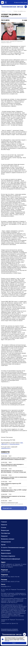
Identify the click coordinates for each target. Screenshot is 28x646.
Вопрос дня (5, 530)
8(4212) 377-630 (15, 581)
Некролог (4, 536)
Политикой (7, 640)
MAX (21, 442)
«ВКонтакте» (4, 444)
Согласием (22, 640)
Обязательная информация (10, 559)
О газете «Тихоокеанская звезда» (13, 547)
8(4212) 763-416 (15, 576)
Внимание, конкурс (7, 539)
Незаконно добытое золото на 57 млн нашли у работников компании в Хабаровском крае (13, 458)
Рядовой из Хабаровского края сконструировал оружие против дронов (12, 503)
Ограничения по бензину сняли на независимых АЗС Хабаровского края (14, 477)
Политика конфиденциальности (9, 630)
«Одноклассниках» (14, 444)
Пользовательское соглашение (9, 629)
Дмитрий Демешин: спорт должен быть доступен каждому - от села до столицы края (13, 471)
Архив (3, 544)
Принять (14, 643)
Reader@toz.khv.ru (6, 586)
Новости (4, 524)
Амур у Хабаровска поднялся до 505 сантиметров (11, 484)
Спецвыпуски (6, 542)
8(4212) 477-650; (5, 581)
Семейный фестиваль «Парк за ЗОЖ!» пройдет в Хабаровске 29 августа (14, 490)
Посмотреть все (15, 508)
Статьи (9, 11)
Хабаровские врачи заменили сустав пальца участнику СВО (13, 497)
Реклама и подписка (8, 556)
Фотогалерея (5, 550)
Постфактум (5, 533)
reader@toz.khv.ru (5, 448)
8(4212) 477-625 (5, 571)
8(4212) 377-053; (5, 576)
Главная (3, 11)
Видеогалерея (6, 553)
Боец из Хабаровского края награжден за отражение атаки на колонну (12, 465)
